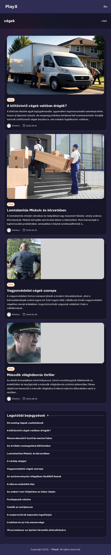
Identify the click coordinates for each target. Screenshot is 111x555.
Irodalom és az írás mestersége (25, 522)
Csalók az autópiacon (20, 507)
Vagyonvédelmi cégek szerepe (31, 290)
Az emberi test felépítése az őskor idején (31, 491)
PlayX (11, 6)
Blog (11, 100)
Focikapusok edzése (19, 499)
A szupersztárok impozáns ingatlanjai (29, 514)
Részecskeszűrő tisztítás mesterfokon (29, 438)
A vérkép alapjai (16, 461)
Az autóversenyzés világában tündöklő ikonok (34, 476)
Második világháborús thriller (31, 375)
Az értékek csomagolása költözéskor (29, 445)
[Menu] (105, 6)
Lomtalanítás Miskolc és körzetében (36, 210)
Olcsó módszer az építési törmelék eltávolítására (36, 530)
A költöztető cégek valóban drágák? (37, 106)
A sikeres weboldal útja (21, 484)
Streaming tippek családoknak (25, 422)
